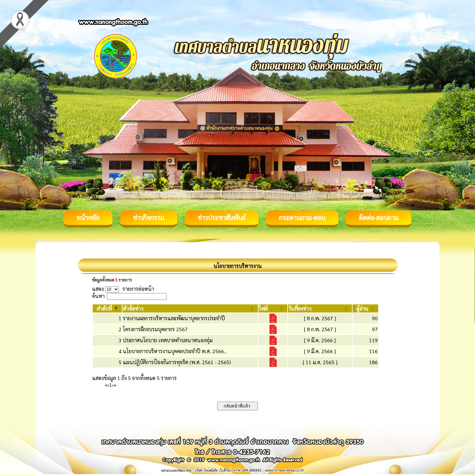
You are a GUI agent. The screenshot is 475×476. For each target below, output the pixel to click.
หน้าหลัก (88, 217)
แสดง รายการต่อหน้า (123, 288)
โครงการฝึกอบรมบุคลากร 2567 (155, 329)
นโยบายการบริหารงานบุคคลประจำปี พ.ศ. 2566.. (175, 351)
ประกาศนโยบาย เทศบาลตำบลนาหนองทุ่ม (168, 340)
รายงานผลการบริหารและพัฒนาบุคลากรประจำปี (174, 318)
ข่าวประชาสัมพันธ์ (222, 217)
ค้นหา (98, 295)
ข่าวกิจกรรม (148, 217)
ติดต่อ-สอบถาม (378, 217)
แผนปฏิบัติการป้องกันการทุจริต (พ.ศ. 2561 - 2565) (177, 362)
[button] (104, 308)
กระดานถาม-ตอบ (302, 217)
